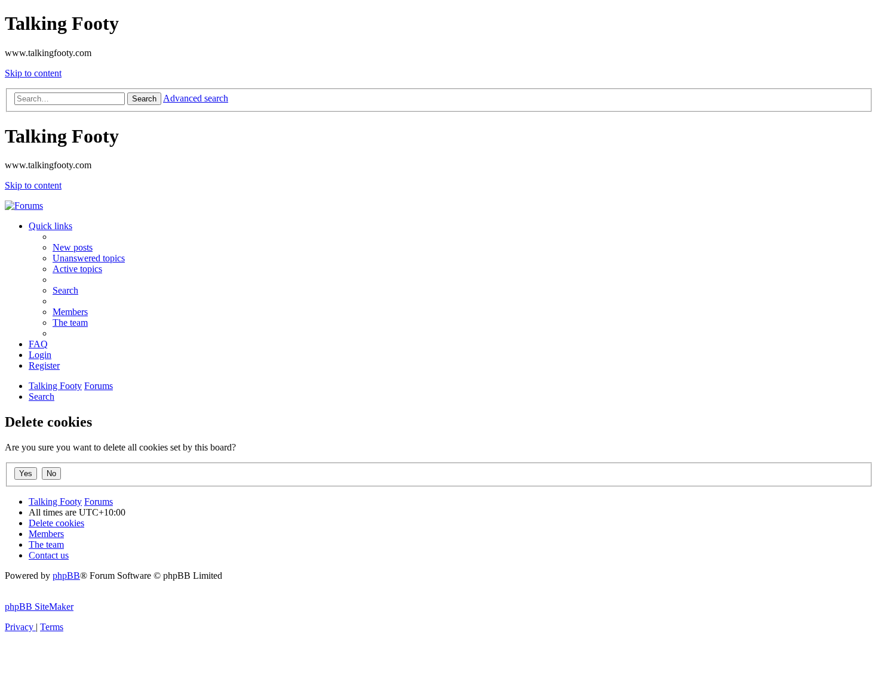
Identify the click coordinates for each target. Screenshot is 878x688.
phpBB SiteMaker (39, 606)
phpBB (66, 575)
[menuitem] (73, 247)
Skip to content (33, 73)
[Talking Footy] (24, 205)
